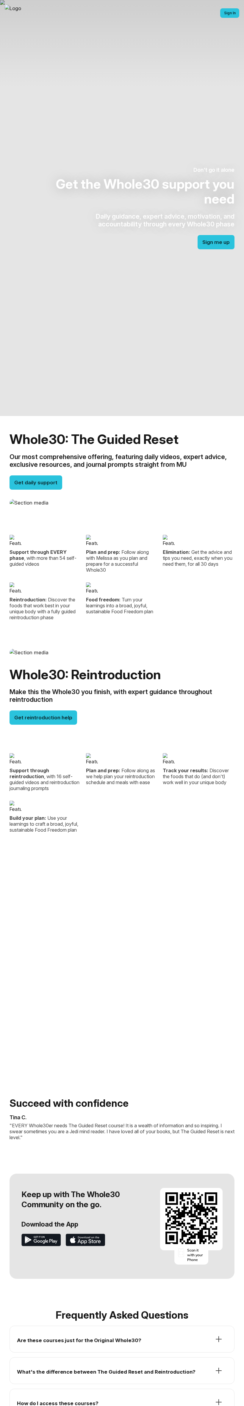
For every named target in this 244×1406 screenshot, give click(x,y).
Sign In (230, 13)
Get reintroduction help (43, 718)
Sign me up (216, 242)
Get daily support (35, 483)
